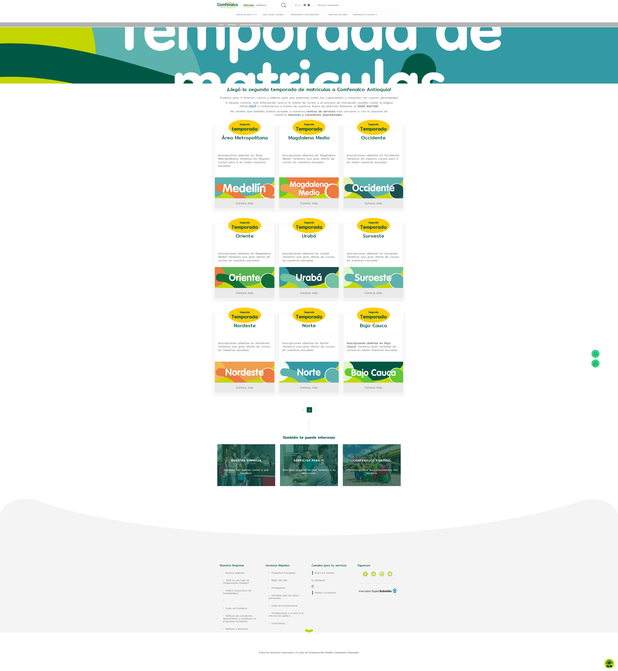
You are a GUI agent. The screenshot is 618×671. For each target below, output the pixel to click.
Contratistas (278, 623)
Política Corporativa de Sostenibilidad (237, 592)
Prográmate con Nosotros (305, 14)
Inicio (221, 24)
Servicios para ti (245, 14)
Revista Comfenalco (328, 5)
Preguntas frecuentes (283, 573)
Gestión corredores (325, 592)
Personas (248, 5)
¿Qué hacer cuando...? (273, 14)
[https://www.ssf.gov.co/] (377, 588)
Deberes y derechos (237, 629)
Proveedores (278, 588)
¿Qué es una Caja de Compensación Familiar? (236, 581)
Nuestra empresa (235, 573)
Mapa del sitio (279, 580)
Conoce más (244, 203)
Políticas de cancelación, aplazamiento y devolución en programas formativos (239, 618)
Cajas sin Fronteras (236, 608)
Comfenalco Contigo (364, 14)
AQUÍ (252, 106)
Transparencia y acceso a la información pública (286, 614)
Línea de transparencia (284, 605)
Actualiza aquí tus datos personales (284, 597)
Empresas (261, 5)
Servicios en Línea (337, 14)
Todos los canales (324, 573)
